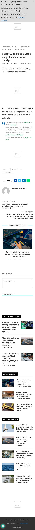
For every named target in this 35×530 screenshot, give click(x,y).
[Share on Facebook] (15, 180)
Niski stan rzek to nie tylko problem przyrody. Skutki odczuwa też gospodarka (10, 343)
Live (16, 47)
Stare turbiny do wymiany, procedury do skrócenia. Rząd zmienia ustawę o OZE (24, 428)
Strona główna (6, 47)
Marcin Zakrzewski (11, 63)
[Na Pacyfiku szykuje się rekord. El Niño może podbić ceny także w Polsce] (8, 467)
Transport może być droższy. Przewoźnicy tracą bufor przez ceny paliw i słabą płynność (10, 327)
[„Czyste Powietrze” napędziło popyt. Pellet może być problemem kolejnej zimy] (8, 454)
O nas (6, 520)
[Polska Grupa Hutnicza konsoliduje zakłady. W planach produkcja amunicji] (8, 407)
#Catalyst (13, 125)
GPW (20, 169)
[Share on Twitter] (19, 180)
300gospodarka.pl (24, 523)
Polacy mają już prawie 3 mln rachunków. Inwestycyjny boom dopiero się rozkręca (17, 254)
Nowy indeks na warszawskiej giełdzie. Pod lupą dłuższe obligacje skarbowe (24, 395)
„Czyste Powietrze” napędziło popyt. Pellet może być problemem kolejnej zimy (24, 454)
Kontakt (12, 520)
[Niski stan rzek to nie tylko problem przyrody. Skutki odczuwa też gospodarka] (27, 341)
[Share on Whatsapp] (28, 180)
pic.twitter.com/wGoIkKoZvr (14, 135)
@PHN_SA (27, 122)
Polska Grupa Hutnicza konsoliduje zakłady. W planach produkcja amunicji (24, 407)
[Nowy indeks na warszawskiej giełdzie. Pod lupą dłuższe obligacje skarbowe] (8, 395)
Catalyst (5, 169)
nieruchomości (7, 172)
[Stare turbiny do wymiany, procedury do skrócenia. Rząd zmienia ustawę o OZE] (8, 428)
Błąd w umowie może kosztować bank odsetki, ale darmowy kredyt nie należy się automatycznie (10, 360)
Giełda (14, 169)
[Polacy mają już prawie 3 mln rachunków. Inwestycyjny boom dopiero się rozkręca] (17, 239)
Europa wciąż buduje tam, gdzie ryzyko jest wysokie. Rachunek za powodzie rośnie (24, 479)
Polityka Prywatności (23, 520)
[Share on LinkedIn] (24, 180)
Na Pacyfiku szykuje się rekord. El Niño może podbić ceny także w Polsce (24, 467)
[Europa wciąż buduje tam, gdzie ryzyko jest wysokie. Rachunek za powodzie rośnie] (8, 479)
